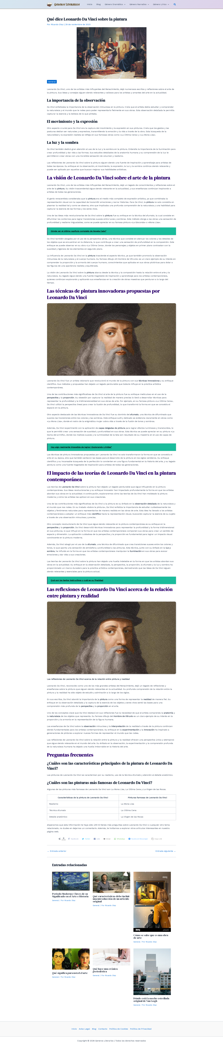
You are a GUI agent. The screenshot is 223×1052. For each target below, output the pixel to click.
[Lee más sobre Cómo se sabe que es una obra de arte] (152, 901)
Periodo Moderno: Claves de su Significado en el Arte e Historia (70, 895)
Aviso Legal (84, 1029)
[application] (124, 4)
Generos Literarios (67, 4)
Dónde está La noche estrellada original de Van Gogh (151, 1000)
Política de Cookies (118, 1029)
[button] (175, 4)
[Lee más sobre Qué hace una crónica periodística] (111, 957)
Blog (94, 1029)
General (52, 81)
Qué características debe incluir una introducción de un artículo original (111, 898)
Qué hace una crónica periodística (105, 970)
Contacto (102, 1029)
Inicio (74, 1029)
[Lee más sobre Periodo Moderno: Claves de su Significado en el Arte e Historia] (71, 881)
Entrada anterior (56, 851)
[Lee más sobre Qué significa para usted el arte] (71, 959)
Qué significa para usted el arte (70, 973)
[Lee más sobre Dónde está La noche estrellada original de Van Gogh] (152, 971)
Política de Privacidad (141, 1029)
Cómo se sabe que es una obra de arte (150, 936)
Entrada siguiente (166, 851)
